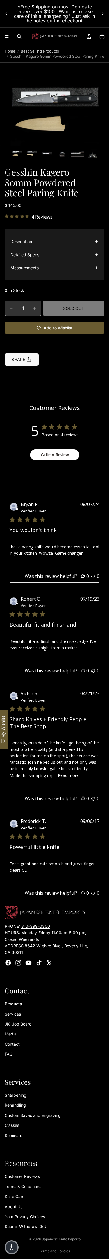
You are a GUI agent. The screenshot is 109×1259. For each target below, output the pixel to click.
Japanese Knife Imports (61, 1239)
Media (11, 1034)
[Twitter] (49, 962)
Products (13, 1003)
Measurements (24, 267)
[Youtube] (28, 962)
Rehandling (15, 1105)
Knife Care (14, 1196)
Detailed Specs (24, 254)
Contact (12, 1044)
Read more (68, 775)
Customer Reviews (22, 1176)
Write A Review (55, 454)
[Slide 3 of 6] (47, 153)
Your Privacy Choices (25, 1216)
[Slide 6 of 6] (92, 153)
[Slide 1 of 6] (16, 153)
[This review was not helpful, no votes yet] (93, 576)
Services (13, 1014)
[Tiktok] (38, 962)
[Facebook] (8, 962)
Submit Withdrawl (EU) (26, 1226)
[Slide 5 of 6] (77, 153)
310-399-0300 (35, 926)
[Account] (89, 36)
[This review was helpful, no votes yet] (83, 576)
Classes (12, 1125)
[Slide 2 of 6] (32, 153)
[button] (54, 109)
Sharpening (15, 1095)
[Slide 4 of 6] (62, 153)
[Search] (19, 36)
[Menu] (6, 36)
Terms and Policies (54, 1251)
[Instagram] (18, 962)
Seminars (13, 1135)
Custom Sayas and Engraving (33, 1115)
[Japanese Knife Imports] (54, 36)
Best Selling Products (40, 51)
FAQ (9, 1054)
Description (21, 241)
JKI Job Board (18, 1023)
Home (10, 51)
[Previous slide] (6, 13)
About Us (13, 1206)
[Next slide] (102, 13)
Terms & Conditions (23, 1186)
